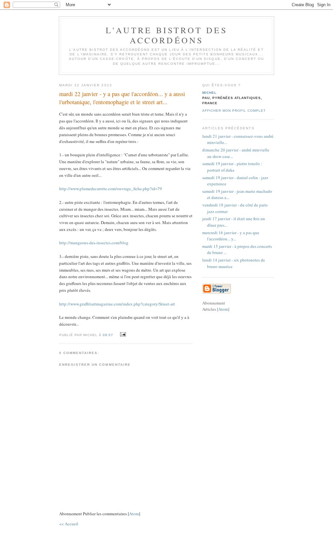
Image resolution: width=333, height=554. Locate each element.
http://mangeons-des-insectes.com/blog (93, 243)
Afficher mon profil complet (234, 110)
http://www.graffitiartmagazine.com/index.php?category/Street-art (117, 304)
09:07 (108, 335)
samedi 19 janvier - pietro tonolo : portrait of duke (232, 167)
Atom (134, 514)
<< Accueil (68, 524)
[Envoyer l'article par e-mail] (121, 334)
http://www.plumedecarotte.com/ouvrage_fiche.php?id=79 (110, 189)
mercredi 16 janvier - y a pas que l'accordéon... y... (230, 236)
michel (209, 92)
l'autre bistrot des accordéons (166, 35)
